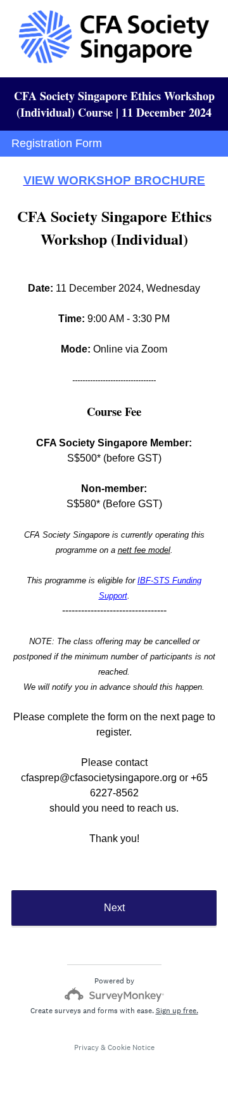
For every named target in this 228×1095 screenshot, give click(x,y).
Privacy (86, 1047)
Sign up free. (177, 1011)
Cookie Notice (131, 1047)
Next (114, 907)
